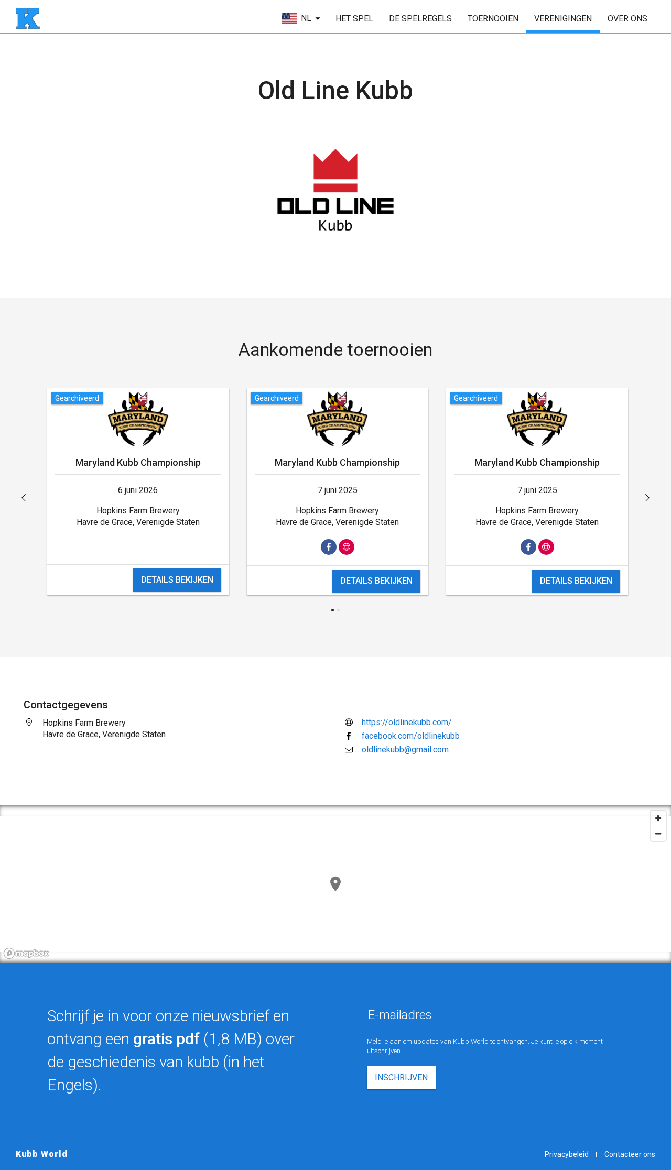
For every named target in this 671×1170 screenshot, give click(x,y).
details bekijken (177, 580)
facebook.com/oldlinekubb (411, 736)
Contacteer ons (629, 1154)
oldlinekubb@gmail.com (405, 750)
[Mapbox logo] (26, 953)
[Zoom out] (658, 833)
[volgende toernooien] (647, 498)
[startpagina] (28, 18)
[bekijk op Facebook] (329, 547)
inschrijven (401, 1077)
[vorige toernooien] (23, 498)
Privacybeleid (567, 1154)
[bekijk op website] (346, 547)
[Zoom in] (658, 818)
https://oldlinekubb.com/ (407, 722)
